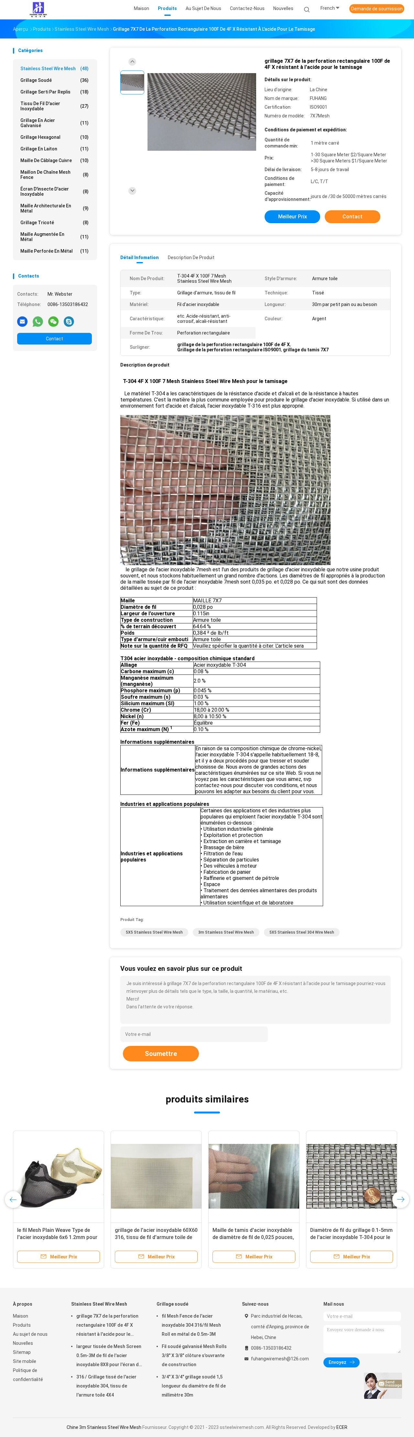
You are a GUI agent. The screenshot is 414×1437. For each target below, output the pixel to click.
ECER (341, 1427)
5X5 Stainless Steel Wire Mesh (154, 932)
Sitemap (22, 1352)
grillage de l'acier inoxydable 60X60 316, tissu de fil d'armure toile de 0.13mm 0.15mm (156, 1237)
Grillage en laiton (54, 148)
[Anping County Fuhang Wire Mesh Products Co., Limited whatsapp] (38, 321)
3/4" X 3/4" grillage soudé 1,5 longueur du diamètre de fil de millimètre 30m (194, 1386)
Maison (20, 1316)
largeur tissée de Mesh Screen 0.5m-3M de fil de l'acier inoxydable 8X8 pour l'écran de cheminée (108, 1356)
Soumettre (161, 1054)
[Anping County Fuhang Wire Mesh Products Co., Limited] (38, 9)
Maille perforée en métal (54, 251)
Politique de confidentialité (28, 1375)
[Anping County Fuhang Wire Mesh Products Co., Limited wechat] (53, 321)
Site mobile (24, 1361)
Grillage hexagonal (54, 137)
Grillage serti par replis (54, 91)
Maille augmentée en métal (54, 237)
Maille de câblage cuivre (54, 160)
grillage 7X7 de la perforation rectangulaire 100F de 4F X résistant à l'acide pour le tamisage (107, 1326)
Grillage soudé (54, 80)
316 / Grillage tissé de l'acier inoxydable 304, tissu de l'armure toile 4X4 (106, 1386)
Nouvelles (23, 1343)
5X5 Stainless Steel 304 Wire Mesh (301, 932)
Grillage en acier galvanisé (54, 123)
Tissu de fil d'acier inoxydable (54, 106)
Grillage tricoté (54, 222)
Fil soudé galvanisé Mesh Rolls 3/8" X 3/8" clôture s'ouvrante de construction (194, 1355)
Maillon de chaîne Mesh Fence (54, 175)
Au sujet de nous (30, 1334)
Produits (22, 1325)
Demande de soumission (377, 8)
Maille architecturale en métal (54, 208)
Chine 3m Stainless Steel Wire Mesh (104, 1427)
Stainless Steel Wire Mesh (54, 68)
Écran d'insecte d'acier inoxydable (54, 191)
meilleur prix (292, 217)
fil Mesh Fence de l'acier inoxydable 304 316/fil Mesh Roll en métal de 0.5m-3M (191, 1325)
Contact (54, 338)
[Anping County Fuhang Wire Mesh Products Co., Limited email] (22, 321)
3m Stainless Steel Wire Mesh (226, 932)
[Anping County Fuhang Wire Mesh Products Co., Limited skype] (69, 321)
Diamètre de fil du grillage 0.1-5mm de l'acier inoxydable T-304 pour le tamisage (351, 1237)
